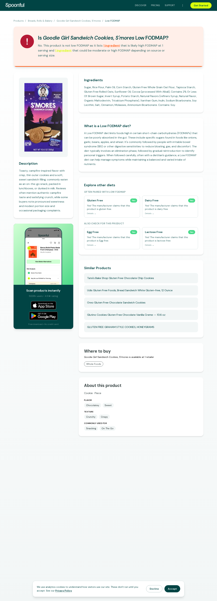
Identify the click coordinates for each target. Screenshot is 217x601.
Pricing (155, 5)
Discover (140, 5)
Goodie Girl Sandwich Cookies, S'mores (79, 20)
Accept (172, 588)
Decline (154, 588)
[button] (111, 45)
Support (170, 5)
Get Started (201, 5)
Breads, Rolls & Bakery (40, 20)
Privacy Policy (63, 590)
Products (19, 20)
